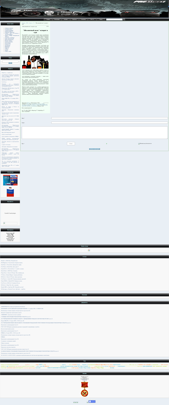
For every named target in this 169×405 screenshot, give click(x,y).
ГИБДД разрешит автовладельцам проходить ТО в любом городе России (10, 139)
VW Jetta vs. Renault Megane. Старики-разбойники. (12, 274)
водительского (116, 364)
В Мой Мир (84, 380)
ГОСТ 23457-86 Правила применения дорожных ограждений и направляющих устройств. (20, 326)
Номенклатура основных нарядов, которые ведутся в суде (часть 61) (15, 310)
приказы (39, 103)
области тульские (44, 367)
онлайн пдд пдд (74, 367)
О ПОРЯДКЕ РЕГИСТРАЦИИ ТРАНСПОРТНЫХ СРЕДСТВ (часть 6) (15, 316)
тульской (37, 367)
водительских (112, 366)
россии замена (109, 364)
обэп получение (105, 366)
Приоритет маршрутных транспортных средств (11, 312)
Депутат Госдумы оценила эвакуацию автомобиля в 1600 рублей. (10, 79)
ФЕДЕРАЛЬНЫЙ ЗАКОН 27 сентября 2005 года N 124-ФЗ (10, 130)
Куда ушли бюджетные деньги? (8, 132)
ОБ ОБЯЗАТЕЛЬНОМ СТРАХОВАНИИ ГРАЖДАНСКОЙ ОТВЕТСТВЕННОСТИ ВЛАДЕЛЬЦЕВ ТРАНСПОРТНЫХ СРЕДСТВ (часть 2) (30, 351)
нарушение (155, 364)
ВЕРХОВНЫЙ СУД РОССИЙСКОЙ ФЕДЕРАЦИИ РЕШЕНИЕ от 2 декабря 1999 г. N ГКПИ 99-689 (22, 308)
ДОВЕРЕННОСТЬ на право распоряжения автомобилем (13, 306)
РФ (43, 364)
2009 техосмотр (164, 364)
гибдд (37, 364)
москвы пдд (69, 367)
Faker (27, 103)
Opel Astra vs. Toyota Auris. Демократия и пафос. (11, 264)
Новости (29, 102)
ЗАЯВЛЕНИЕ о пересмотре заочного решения (11, 314)
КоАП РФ (24, 106)
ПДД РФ (29, 104)
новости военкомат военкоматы (57, 367)
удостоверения (125, 364)
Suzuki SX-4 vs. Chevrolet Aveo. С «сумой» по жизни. (12, 268)
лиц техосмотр (18, 366)
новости (64, 364)
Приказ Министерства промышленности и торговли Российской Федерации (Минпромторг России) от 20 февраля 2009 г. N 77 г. (10, 103)
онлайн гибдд (107, 367)
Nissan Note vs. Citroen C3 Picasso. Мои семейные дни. (12, 272)
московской (91, 364)
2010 (27, 23)
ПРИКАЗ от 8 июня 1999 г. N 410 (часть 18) (10, 332)
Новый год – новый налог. (7, 72)
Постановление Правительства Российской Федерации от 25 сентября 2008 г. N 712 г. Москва (10, 126)
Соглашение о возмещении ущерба (8, 341)
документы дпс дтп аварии (28, 366)
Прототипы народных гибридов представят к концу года (10, 119)
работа (92, 366)
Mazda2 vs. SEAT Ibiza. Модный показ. (9, 260)
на (35, 366)
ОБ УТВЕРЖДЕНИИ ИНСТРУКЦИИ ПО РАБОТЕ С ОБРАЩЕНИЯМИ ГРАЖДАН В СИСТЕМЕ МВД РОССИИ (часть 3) (27, 318)
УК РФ (42, 103)
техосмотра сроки (11, 367)
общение (32, 364)
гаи (87, 364)
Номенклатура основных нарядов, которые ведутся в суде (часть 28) (15, 334)
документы (3, 366)
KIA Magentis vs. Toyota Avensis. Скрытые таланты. (12, 262)
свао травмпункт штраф (160, 366)
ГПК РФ (28, 106)
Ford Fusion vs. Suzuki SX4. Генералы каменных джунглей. (13, 278)
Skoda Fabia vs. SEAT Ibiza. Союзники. (9, 270)
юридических (12, 366)
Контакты (74, 19)
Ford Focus (4, 81)
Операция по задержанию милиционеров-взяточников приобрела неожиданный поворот (10, 85)
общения (84, 364)
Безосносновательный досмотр (7, 328)
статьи (67, 364)
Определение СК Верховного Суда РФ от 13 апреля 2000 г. (10, 89)
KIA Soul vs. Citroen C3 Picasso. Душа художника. (11, 276)
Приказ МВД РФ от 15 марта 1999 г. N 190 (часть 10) (12, 320)
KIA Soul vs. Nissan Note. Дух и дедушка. (10, 285)
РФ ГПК (48, 364)
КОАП (40, 364)
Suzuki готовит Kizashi (6, 134)
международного (121, 366)
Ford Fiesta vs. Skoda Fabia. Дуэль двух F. (10, 266)
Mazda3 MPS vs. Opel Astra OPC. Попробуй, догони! (12, 287)
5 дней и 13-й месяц (6, 144)
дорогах (47, 366)
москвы (112, 367)
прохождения (19, 367)
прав (116, 366)
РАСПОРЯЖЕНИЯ (43, 104)
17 (33, 23)
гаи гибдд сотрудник (83, 366)
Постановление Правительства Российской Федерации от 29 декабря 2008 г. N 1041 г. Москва (10, 95)
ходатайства (34, 103)
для (81, 364)
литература (58, 364)
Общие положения (5, 343)
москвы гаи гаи (134, 364)
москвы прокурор (65, 366)
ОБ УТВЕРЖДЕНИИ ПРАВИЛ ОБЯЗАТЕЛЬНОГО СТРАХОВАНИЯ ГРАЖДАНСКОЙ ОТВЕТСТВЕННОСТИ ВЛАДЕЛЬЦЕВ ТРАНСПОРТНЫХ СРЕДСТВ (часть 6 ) (36, 322)
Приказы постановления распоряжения (10, 364)
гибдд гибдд (100, 367)
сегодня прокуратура (54, 366)
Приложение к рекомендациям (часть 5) (9, 324)
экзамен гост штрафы (144, 364)
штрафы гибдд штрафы (84, 367)
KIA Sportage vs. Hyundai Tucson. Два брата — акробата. (13, 289)
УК (52, 364)
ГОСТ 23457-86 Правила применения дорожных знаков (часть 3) (15, 349)
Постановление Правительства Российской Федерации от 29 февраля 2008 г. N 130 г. (10, 149)
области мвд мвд (100, 364)
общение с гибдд (35, 104)
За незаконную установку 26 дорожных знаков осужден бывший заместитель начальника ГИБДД (10, 75)
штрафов (74, 364)
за (151, 364)
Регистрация (57, 19)
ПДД (45, 364)
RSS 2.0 (92, 19)
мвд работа (98, 366)
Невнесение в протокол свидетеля (8, 347)
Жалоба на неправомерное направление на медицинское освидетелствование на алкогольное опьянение (10, 158)
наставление (24, 104)
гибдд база (93, 367)
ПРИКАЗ (3, 337)
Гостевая (65, 19)
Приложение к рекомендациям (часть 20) (10, 345)
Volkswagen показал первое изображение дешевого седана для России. (10, 153)
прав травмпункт (147, 366)
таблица (70, 364)
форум (78, 364)
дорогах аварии (39, 366)
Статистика (83, 19)
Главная (48, 19)
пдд (160, 364)
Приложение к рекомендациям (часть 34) (10, 339)
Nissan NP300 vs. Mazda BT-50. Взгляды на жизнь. (11, 280)
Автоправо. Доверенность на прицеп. (10, 146)
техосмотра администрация (29, 367)
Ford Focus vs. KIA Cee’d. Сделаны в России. (10, 283)
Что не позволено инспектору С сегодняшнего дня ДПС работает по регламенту (10, 162)
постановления (34, 106)
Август (30, 23)
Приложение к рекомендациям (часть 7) (9, 330)
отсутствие (3, 367)
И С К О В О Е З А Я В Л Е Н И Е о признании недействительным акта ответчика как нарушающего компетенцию (25, 355)
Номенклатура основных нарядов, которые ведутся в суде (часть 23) (15, 353)
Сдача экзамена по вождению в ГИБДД (10, 136)
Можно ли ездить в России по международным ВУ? (10, 107)
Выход (101, 19)
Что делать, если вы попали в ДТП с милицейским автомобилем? (10, 92)
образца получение (131, 366)
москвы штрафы (74, 366)
